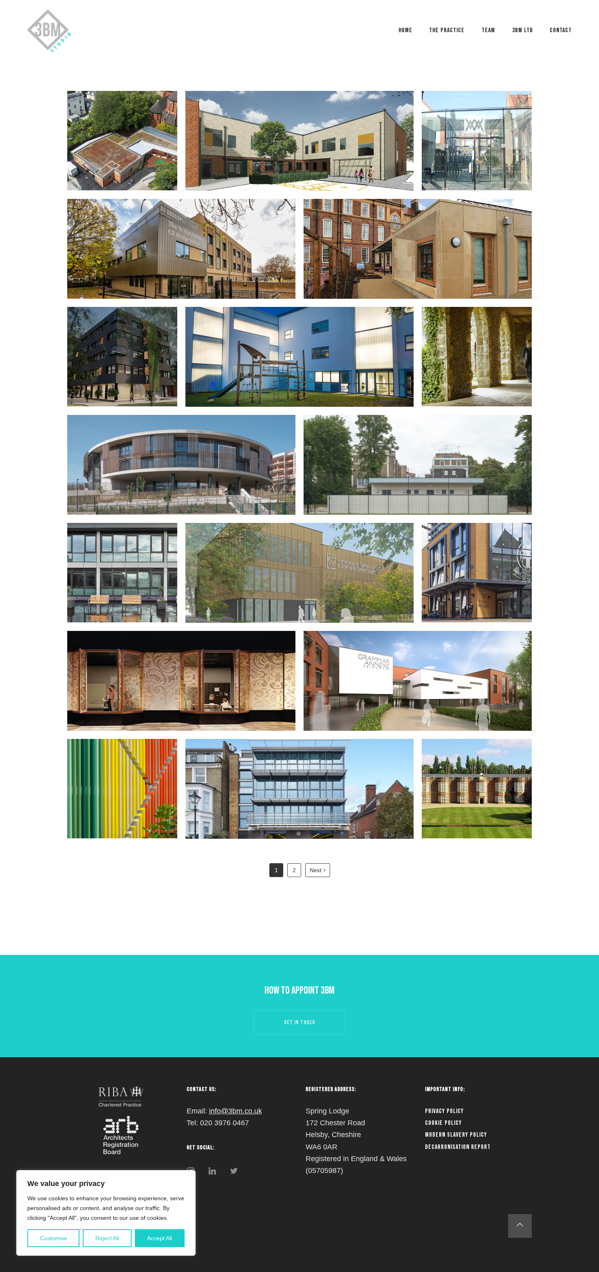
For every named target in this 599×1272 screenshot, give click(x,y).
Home (405, 30)
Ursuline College (477, 366)
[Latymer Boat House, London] (299, 789)
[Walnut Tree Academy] (299, 141)
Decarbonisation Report (458, 1147)
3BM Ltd (522, 30)
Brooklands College (122, 366)
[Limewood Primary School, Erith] (181, 465)
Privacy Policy (444, 1111)
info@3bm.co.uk (235, 1111)
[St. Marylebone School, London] (181, 249)
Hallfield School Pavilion (417, 474)
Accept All (159, 1238)
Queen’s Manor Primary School (417, 258)
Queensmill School (299, 366)
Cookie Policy (443, 1123)
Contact (561, 30)
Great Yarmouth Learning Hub (181, 690)
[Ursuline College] (477, 356)
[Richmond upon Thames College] (299, 573)
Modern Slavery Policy (456, 1135)
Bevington (122, 798)
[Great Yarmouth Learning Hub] (181, 681)
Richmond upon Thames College (299, 582)
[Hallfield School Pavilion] (418, 465)
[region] (106, 1213)
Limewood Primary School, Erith (181, 474)
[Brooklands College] (122, 356)
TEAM (488, 30)
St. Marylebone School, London (181, 258)
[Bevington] (122, 788)
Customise (53, 1238)
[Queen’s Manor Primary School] (418, 249)
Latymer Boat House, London (299, 798)
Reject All (107, 1238)
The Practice (447, 30)
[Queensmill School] (299, 357)
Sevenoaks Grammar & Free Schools (418, 690)
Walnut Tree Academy (299, 150)
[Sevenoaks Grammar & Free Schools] (418, 681)
